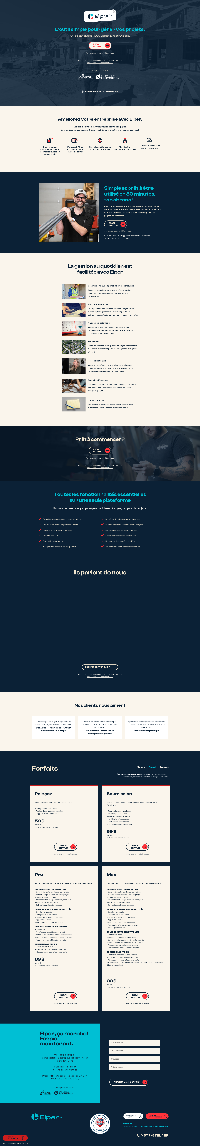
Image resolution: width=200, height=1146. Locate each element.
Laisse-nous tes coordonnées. (100, 63)
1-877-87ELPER (161, 1126)
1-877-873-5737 (69, 1079)
